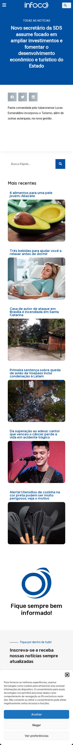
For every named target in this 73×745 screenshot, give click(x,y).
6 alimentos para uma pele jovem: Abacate (31, 194)
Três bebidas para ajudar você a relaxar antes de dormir (36, 252)
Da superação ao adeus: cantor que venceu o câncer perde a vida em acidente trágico (35, 434)
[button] (67, 675)
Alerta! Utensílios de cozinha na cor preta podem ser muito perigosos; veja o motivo (35, 495)
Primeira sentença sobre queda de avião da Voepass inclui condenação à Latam (35, 373)
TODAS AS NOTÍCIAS (36, 20)
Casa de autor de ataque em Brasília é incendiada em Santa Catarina (34, 312)
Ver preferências (36, 736)
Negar (36, 725)
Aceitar (36, 714)
